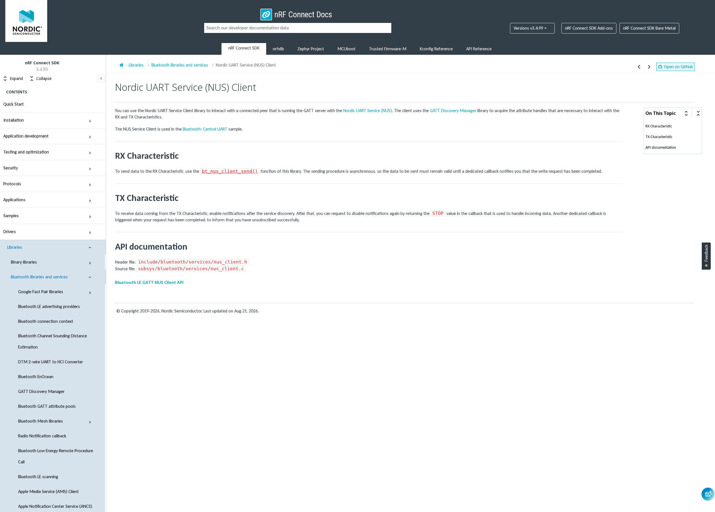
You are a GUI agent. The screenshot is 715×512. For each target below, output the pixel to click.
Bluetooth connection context (45, 321)
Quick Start (13, 104)
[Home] (122, 65)
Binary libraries (24, 262)
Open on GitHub (678, 66)
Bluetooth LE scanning (38, 476)
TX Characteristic (658, 137)
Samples (11, 215)
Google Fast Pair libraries (40, 291)
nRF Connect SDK (243, 48)
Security (10, 167)
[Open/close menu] (90, 120)
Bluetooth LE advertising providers (49, 306)
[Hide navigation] (101, 78)
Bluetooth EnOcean (35, 376)
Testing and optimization (26, 152)
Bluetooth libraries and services (39, 276)
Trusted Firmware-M (387, 48)
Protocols (12, 183)
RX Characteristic (658, 126)
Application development (26, 136)
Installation (13, 120)
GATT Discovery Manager (41, 391)
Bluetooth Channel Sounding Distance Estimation (52, 341)
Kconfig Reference (436, 48)
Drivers (9, 231)
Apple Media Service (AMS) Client (48, 491)
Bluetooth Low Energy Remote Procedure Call (55, 456)
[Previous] (639, 67)
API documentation (660, 147)
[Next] (649, 67)
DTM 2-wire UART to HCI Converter (50, 361)
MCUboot (346, 48)
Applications (14, 199)
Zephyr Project (310, 48)
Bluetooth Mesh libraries (40, 421)
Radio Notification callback (42, 435)
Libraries (14, 247)
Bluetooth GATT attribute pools (47, 406)
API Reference (479, 48)
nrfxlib (278, 48)
